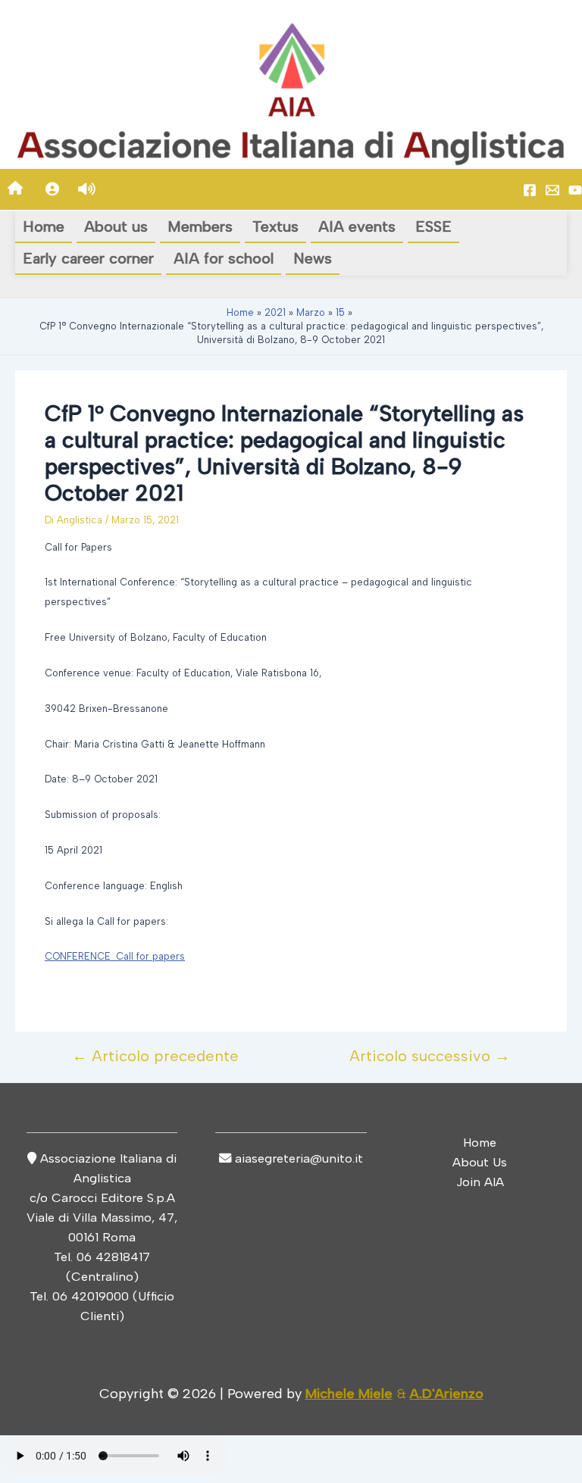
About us (116, 226)
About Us (479, 1161)
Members (200, 226)
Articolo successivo (429, 1055)
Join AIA (480, 1181)
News (312, 258)
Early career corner (88, 258)
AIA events (357, 226)
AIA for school (224, 258)
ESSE (433, 226)
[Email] (552, 190)
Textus (275, 226)
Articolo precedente (155, 1055)
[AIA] (575, 190)
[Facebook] (530, 190)
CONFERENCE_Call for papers (115, 956)
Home (43, 226)
